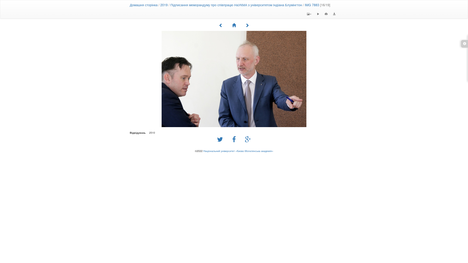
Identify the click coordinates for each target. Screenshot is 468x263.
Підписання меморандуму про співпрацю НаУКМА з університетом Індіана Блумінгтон (236, 4)
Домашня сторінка (144, 4)
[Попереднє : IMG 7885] (220, 25)
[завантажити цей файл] (334, 13)
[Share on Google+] (248, 139)
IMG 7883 (312, 4)
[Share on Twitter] (221, 139)
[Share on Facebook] (235, 139)
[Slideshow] (318, 13)
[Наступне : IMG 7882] (247, 25)
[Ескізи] (234, 25)
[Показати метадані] (326, 13)
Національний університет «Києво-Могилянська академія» (238, 151)
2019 (164, 4)
